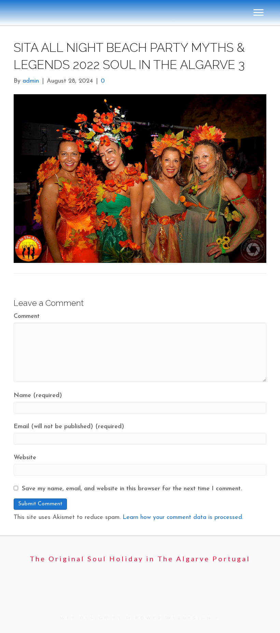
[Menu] (258, 12)
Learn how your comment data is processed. (183, 518)
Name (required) (38, 396)
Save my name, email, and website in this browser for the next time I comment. (132, 489)
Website (25, 458)
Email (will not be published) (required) (69, 427)
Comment (27, 316)
